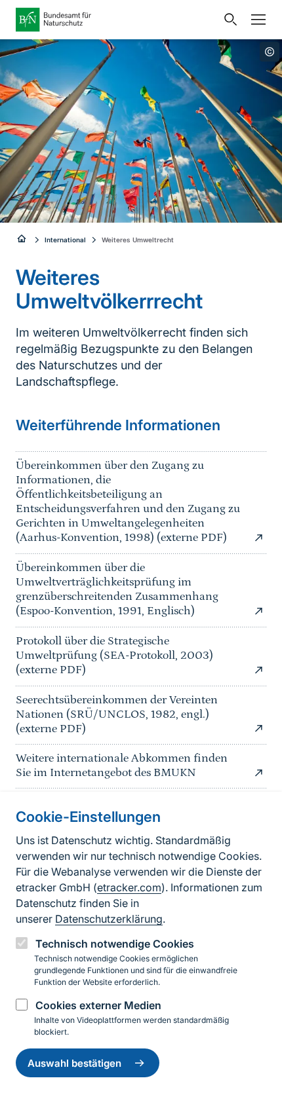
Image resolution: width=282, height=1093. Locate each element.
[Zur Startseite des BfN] (116, 19)
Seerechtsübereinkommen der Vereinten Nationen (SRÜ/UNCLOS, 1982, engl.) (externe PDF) (117, 714)
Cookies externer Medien (98, 1005)
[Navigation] (255, 19)
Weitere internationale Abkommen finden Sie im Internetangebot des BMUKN (122, 765)
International (65, 240)
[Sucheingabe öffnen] (227, 19)
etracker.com (129, 887)
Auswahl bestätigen (74, 1063)
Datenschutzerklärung (109, 918)
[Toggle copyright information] (269, 51)
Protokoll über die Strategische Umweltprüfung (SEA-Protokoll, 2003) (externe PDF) (114, 655)
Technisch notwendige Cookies (114, 943)
